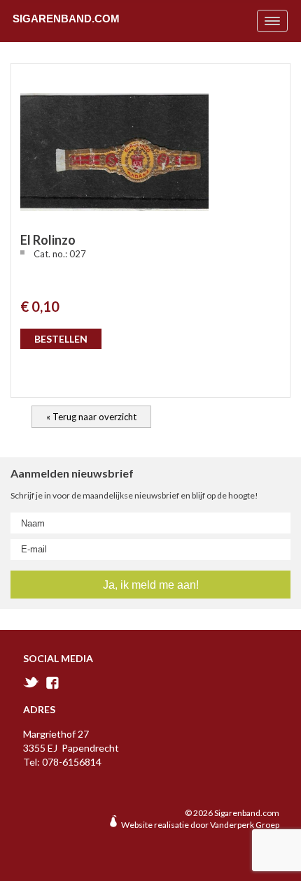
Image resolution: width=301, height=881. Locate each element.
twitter (31, 682)
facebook (52, 682)
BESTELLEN (61, 339)
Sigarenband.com (66, 18)
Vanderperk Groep (244, 824)
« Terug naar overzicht (91, 416)
